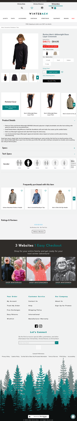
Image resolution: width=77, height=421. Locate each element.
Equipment (56, 18)
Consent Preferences (38, 353)
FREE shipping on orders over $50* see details (38, 24)
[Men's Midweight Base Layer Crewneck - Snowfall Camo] (24, 77)
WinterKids (21, 4)
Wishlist (10, 319)
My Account (12, 301)
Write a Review (38, 231)
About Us (59, 301)
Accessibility (71, 356)
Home (2, 27)
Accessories (22, 18)
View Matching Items (49, 75)
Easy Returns (12, 314)
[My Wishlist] (32, 8)
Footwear (34, 18)
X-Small (48, 60)
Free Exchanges (13, 310)
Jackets (5, 18)
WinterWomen (38, 4)
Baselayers (13, 27)
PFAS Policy (62, 356)
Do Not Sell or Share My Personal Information (34, 356)
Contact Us (33, 301)
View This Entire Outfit (10, 107)
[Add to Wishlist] (62, 72)
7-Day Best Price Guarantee (38, 1)
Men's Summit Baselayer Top (36, 207)
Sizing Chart (46, 68)
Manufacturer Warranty (38, 319)
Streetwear (45, 18)
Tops (18, 27)
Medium (69, 60)
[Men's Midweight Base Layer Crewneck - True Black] (5, 77)
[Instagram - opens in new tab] (40, 326)
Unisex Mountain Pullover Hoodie (12, 207)
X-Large (47, 64)
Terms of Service (53, 356)
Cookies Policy (16, 356)
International (34, 314)
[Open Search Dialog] (22, 8)
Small (58, 60)
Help (30, 305)
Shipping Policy (35, 310)
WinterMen (56, 4)
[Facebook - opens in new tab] (36, 326)
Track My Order (13, 305)
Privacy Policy (6, 356)
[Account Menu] (42, 8)
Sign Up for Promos (63, 305)
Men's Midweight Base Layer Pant (30, 114)
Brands (66, 18)
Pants (13, 18)
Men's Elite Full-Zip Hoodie (60, 207)
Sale (73, 18)
